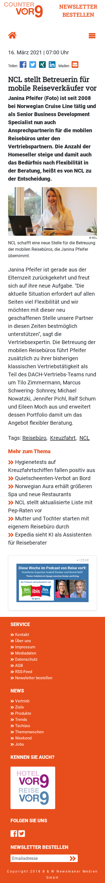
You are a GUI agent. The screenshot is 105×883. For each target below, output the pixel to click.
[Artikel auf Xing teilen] (43, 66)
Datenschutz (25, 659)
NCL (84, 438)
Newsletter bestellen (33, 677)
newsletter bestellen (78, 10)
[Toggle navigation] (92, 36)
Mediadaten (25, 653)
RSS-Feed (23, 671)
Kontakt (21, 634)
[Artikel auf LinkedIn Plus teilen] (52, 66)
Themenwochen (29, 732)
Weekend (23, 738)
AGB (18, 665)
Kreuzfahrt (63, 438)
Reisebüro (34, 438)
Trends (20, 719)
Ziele (19, 707)
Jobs (19, 744)
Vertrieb (21, 701)
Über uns (22, 640)
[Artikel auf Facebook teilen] (23, 66)
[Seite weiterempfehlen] (75, 66)
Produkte (22, 713)
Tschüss (22, 725)
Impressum (24, 647)
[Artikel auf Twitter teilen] (33, 66)
